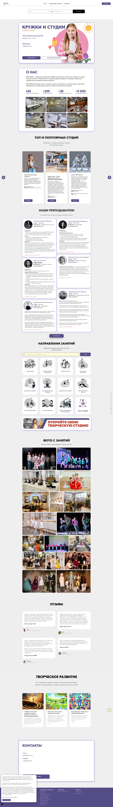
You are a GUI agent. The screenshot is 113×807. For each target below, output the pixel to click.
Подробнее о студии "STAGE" (30, 296)
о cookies (15, 797)
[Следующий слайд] (109, 177)
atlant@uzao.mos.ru (28, 755)
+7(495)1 (24, 46)
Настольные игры (43, 804)
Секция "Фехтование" (77, 174)
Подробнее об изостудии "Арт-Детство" (33, 255)
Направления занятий (55, 3)
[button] (106, 3)
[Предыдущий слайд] (3, 177)
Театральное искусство (44, 795)
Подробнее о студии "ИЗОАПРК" (65, 326)
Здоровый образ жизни (44, 801)
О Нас (45, 3)
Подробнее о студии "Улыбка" (65, 277)
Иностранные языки (43, 803)
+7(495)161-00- (27, 761)
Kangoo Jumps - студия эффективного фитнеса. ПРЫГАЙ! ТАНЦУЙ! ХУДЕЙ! (55, 178)
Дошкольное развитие (44, 797)
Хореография (42, 791)
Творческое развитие (44, 800)
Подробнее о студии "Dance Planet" (66, 251)
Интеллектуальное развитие (45, 798)
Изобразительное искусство (45, 794)
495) (77, 791)
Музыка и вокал (43, 793)
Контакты (67, 3)
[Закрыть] (2, 804)
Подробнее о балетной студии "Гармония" (33, 329)
